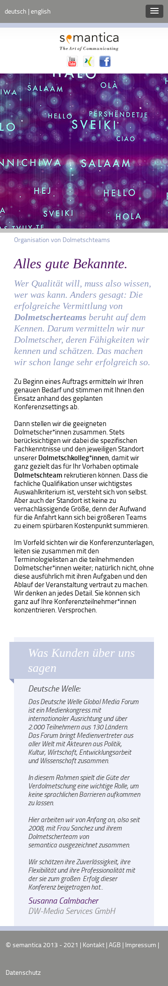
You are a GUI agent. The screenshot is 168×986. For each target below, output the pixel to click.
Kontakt (94, 944)
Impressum (140, 944)
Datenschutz (23, 972)
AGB (115, 944)
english (41, 11)
